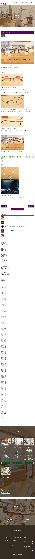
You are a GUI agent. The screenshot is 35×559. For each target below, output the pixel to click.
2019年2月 (3, 395)
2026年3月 (3, 293)
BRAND (26, 2)
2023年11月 (3, 327)
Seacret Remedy (4, 263)
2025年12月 (3, 297)
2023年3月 (3, 336)
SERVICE (21, 2)
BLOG (16, 4)
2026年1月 (3, 295)
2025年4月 (3, 306)
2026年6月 (3, 289)
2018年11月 (3, 399)
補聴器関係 (3, 280)
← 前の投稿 (4, 206)
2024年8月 (3, 316)
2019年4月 (3, 393)
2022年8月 (2, 345)
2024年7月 (3, 317)
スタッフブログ (26, 542)
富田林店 (16, 34)
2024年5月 (3, 319)
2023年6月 (3, 333)
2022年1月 (2, 353)
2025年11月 (3, 298)
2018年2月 (3, 410)
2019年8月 (3, 388)
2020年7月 (3, 375)
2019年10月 (3, 386)
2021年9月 (3, 358)
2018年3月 (3, 408)
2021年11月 (3, 356)
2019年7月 (3, 389)
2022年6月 (2, 347)
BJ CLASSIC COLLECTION (5, 247)
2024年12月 (3, 311)
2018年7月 (3, 404)
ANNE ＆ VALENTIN (4, 244)
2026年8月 (3, 287)
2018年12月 (3, 398)
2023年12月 (3, 325)
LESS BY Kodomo (4, 257)
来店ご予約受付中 (5, 463)
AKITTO (2, 242)
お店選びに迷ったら (4, 273)
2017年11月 (3, 413)
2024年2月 (2, 323)
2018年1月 (3, 411)
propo (2, 262)
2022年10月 (3, 342)
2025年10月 (3, 299)
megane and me (4, 259)
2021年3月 (3, 365)
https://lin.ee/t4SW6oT (4, 161)
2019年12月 (3, 383)
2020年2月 (2, 381)
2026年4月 (3, 292)
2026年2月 (2, 294)
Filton (2, 253)
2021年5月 (3, 363)
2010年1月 (3, 417)
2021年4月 (3, 364)
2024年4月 (3, 321)
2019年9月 (3, 387)
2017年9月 (3, 416)
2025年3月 (3, 307)
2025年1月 (3, 310)
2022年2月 (2, 352)
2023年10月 (3, 328)
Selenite (2, 265)
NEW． (2, 261)
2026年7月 (3, 288)
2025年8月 (3, 301)
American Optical (4, 243)
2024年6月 (3, 318)
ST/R (2, 267)
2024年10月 (3, 313)
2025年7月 (3, 303)
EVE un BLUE (3, 249)
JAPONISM (3, 254)
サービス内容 (7, 542)
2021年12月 (3, 354)
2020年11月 (3, 370)
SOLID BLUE (3, 266)
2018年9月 (3, 401)
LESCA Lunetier (4, 256)
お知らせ (2, 276)
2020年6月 (3, 376)
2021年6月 (3, 362)
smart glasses (5, 275)
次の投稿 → (31, 206)
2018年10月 (3, 400)
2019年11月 (3, 384)
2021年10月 (3, 357)
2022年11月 (3, 341)
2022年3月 (2, 351)
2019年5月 (3, 392)
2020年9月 (3, 372)
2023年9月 (3, 329)
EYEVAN (2, 250)
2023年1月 (3, 339)
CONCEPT (15, 2)
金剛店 (2, 281)
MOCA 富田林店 (15, 540)
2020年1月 (3, 382)
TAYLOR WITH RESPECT (9, 34)
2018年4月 (3, 407)
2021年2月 (2, 366)
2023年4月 (3, 335)
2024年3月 (3, 322)
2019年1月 (3, 396)
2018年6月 (3, 405)
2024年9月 (3, 315)
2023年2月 (2, 338)
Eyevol (2, 251)
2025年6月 (3, 304)
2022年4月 (2, 350)
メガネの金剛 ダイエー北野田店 (17, 537)
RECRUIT (29, 4)
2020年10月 (3, 371)
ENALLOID (3, 248)
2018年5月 (3, 406)
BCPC (2, 245)
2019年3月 (3, 394)
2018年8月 (3, 402)
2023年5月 (3, 334)
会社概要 (25, 537)
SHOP (31, 2)
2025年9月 (3, 300)
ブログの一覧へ (17, 209)
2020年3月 (3, 380)
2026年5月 (3, 291)
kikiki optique (3, 255)
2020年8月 (3, 374)
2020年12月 (3, 369)
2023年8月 (3, 330)
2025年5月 (3, 305)
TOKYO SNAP (3, 269)
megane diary (5, 274)
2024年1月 (3, 324)
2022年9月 (2, 344)
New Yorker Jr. (3, 260)
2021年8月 (3, 359)
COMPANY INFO (22, 4)
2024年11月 (3, 312)
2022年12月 (3, 340)
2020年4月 (3, 378)
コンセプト (6, 537)
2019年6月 (3, 390)
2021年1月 (3, 368)
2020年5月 (3, 377)
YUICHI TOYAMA (4, 272)
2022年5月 (2, 348)
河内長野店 (3, 279)
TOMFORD (3, 271)
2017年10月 (3, 414)
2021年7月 (3, 360)
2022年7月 (2, 346)
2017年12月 (3, 412)
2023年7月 (3, 331)
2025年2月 (2, 309)
